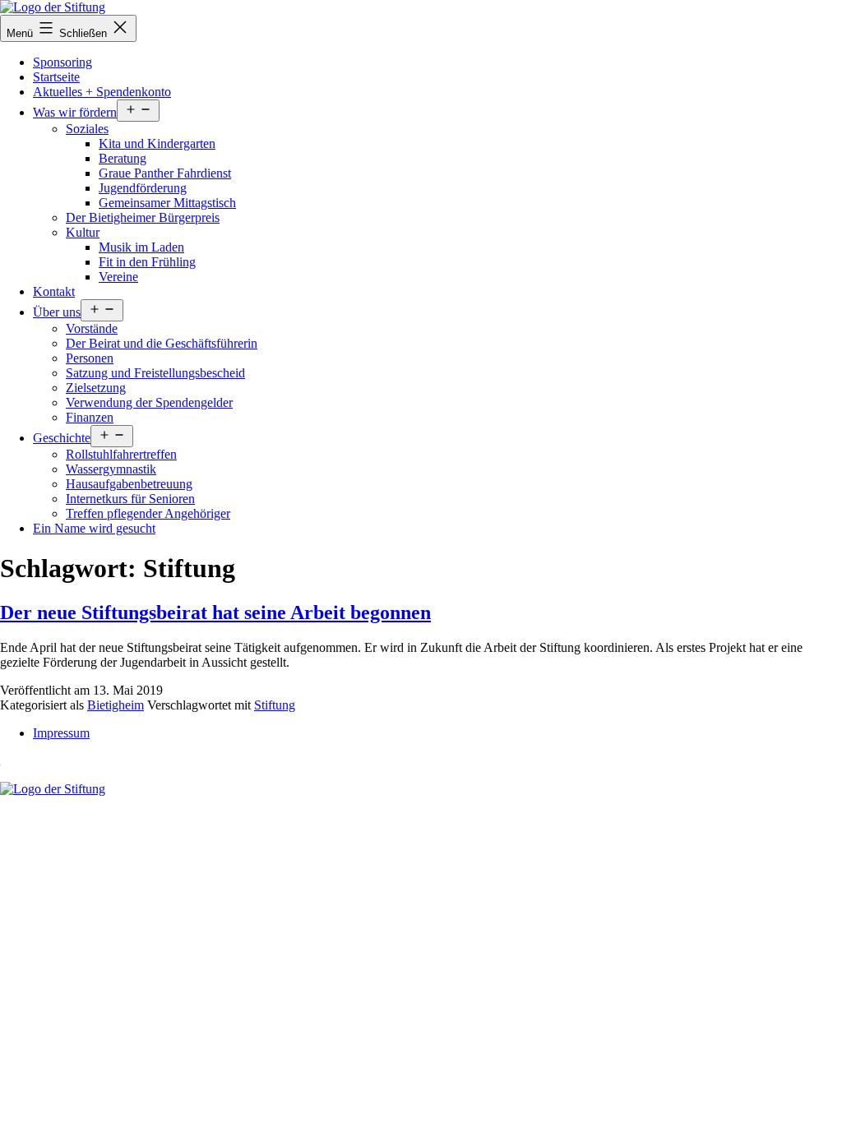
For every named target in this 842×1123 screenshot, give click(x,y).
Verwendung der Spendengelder (149, 402)
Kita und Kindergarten (157, 143)
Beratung (122, 158)
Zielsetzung (96, 388)
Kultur (82, 232)
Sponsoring (62, 62)
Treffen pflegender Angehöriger (148, 513)
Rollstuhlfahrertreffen (121, 454)
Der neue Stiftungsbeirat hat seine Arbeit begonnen (215, 612)
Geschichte (61, 438)
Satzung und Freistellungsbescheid (155, 373)
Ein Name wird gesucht (94, 528)
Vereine (118, 277)
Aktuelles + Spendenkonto (102, 92)
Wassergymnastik (111, 469)
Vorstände (92, 328)
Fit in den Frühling (147, 262)
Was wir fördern (75, 112)
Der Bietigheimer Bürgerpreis (143, 217)
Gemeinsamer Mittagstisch (167, 203)
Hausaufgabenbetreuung (129, 484)
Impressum (61, 733)
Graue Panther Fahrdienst (165, 173)
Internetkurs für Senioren (130, 499)
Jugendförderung (143, 188)
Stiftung (274, 705)
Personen (89, 358)
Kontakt (54, 291)
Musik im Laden (141, 247)
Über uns (57, 312)
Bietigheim (115, 705)
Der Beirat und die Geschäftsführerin (161, 343)
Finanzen (89, 417)
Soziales (87, 129)
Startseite (56, 77)
